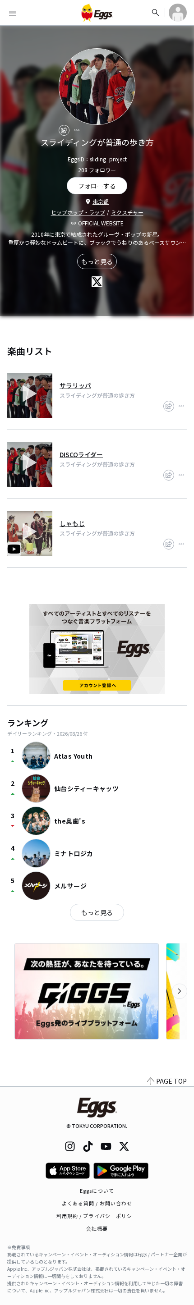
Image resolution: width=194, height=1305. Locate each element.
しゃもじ (72, 523)
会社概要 (97, 1228)
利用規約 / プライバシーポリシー (97, 1215)
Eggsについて (97, 1190)
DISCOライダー (81, 454)
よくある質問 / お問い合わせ (97, 1203)
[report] (76, 130)
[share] (64, 130)
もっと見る (97, 261)
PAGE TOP (171, 1080)
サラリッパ (75, 385)
